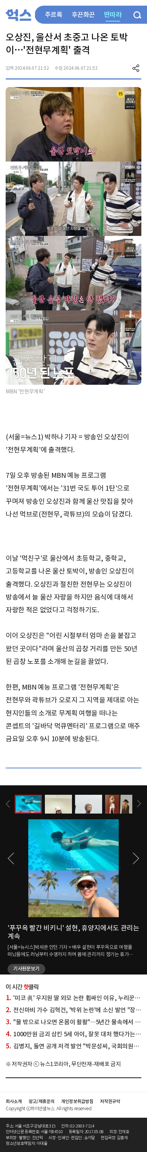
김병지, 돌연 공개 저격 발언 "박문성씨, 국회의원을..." (75, 1046)
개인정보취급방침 (77, 1101)
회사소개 (14, 1101)
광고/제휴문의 (42, 1101)
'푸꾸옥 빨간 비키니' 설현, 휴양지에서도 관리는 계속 (73, 932)
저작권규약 (110, 1101)
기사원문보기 (26, 968)
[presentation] (8, 804)
